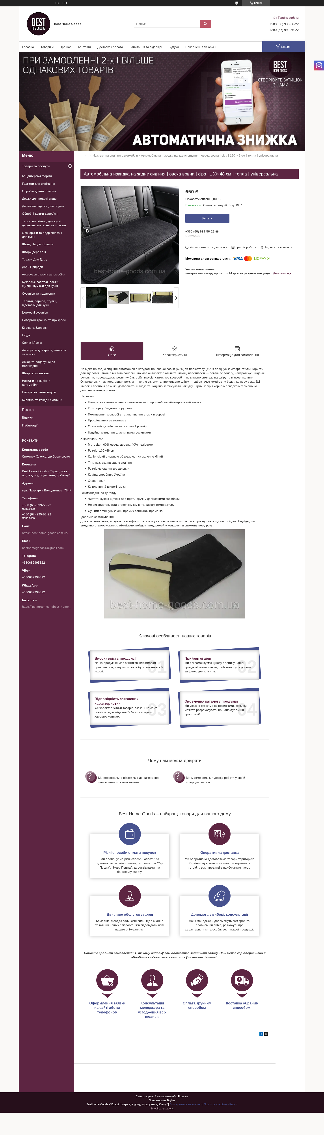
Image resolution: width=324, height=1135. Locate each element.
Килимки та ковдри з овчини (42, 400)
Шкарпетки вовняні (35, 373)
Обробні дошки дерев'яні (40, 213)
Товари (46, 47)
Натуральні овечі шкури (39, 392)
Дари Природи (32, 267)
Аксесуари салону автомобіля (43, 274)
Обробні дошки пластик (39, 191)
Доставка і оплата (110, 47)
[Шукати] (205, 24)
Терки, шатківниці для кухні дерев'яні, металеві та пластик (44, 223)
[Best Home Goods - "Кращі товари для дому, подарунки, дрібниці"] (38, 23)
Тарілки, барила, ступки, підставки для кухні (39, 303)
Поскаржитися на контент (185, 1104)
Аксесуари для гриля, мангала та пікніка (44, 352)
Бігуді (26, 335)
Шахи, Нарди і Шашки (38, 244)
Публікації (29, 425)
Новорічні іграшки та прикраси (44, 320)
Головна (28, 47)
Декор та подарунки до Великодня (38, 363)
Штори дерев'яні (34, 252)
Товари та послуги (36, 166)
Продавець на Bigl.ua (162, 1100)
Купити (207, 218)
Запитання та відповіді (146, 47)
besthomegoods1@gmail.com (43, 548)
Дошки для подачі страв (39, 198)
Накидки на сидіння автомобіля (115, 155)
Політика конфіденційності (221, 1104)
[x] (266, 1034)
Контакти (84, 47)
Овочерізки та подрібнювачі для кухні (42, 234)
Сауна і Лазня (32, 342)
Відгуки (174, 47)
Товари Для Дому (34, 259)
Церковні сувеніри (35, 312)
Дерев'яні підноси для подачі (43, 206)
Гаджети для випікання (38, 183)
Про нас (65, 47)
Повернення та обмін (200, 47)
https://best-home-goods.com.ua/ (45, 533)
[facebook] (261, 1034)
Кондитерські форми (37, 176)
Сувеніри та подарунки (38, 293)
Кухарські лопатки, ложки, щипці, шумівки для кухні (40, 284)
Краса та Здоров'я (35, 327)
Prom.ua (183, 1096)
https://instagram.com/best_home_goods (50, 606)
